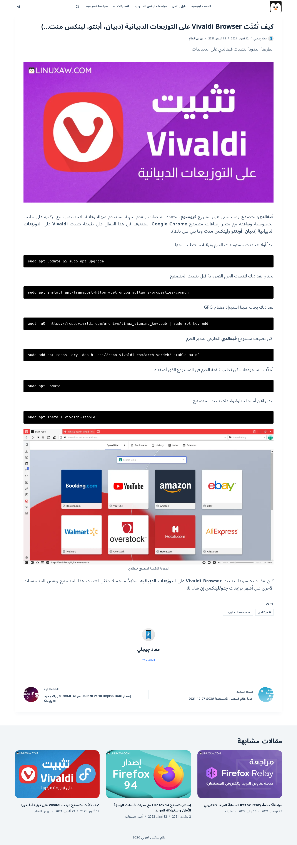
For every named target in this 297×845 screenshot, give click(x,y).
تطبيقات (228, 811)
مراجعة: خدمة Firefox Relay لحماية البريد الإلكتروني (243, 805)
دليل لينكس (179, 6)
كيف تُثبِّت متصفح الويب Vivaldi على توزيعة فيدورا (60, 805)
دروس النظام (196, 38)
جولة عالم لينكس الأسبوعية (151, 6)
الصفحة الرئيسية (201, 6)
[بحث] (77, 6)
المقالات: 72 (148, 660)
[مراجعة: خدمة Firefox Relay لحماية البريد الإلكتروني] (239, 774)
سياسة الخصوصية (97, 6)
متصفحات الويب (238, 612)
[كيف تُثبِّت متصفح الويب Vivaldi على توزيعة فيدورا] (57, 774)
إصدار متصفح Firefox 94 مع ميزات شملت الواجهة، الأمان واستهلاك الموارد (151, 807)
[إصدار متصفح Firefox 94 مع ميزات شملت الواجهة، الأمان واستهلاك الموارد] (148, 774)
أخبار (140, 816)
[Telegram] (18, 6)
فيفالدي (264, 612)
